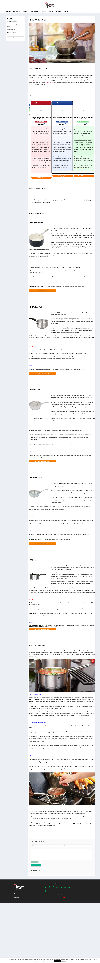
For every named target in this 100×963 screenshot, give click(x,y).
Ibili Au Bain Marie (50, 82)
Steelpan (51, 11)
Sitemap (15, 900)
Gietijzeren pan (16, 11)
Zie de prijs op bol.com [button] (42, 290)
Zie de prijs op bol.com (41, 121)
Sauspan (25, 11)
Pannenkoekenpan (34, 11)
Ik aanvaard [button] (57, 961)
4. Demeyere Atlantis (12, 32)
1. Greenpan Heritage (12, 24)
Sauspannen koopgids (12, 38)
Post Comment (36, 865)
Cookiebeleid (16, 897)
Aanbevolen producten (12, 21)
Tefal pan (66, 11)
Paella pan (44, 11)
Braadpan (8, 11)
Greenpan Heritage (33, 80)
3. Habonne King (11, 29)
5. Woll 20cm (10, 35)
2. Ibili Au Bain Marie (12, 26)
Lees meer (63, 961)
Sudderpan (58, 11)
